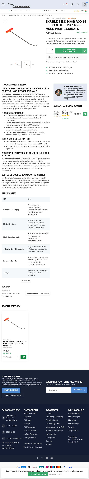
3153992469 (10, 432)
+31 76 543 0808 (69, 97)
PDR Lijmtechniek (30, 431)
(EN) (73, 439)
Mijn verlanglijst (73, 424)
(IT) (77, 442)
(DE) (77, 439)
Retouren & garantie (53, 424)
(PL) (69, 442)
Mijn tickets (72, 420)
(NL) (69, 439)
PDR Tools (27, 417)
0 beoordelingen (71, 18)
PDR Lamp (27, 420)
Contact (49, 413)
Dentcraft (50, 18)
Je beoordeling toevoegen (38, 293)
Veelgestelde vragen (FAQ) (55, 427)
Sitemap (49, 444)
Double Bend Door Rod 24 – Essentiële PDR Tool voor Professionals (30, 15)
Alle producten (73, 431)
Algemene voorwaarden (54, 431)
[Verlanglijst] (78, 4)
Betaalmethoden (52, 420)
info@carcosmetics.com (73, 95)
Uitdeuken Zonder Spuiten (33, 443)
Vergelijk (9, 357)
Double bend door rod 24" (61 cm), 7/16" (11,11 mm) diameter (14, 343)
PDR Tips (27, 424)
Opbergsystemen (30, 437)
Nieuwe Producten (30, 413)
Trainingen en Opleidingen (33, 447)
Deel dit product (71, 62)
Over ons (49, 441)
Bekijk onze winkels (12, 395)
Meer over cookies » (55, 474)
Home (3, 15)
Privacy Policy (50, 437)
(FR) (81, 439)
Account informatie (75, 413)
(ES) (73, 442)
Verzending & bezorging (54, 417)
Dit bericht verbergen (38, 474)
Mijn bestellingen (74, 417)
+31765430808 (11, 426)
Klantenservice (11, 390)
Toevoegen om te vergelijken (55, 62)
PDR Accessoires (29, 427)
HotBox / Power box (30, 434)
